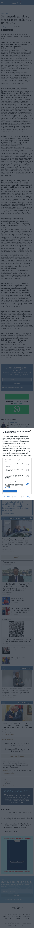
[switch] (27, 464)
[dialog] (17, 464)
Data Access (17, 496)
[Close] (30, 431)
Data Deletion (7, 496)
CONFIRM (10, 491)
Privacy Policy (26, 496)
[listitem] (17, 460)
